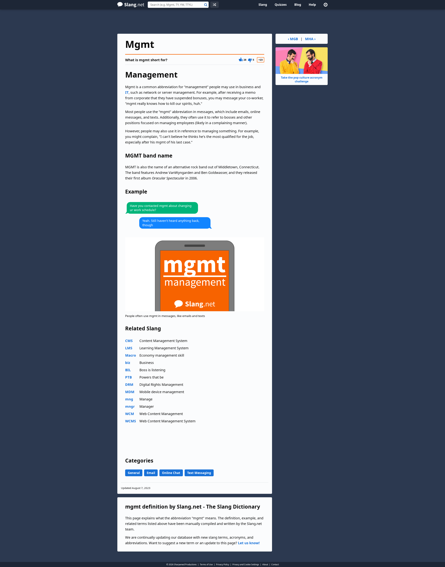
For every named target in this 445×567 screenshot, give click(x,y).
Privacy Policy (222, 564)
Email (151, 473)
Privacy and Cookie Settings (245, 564)
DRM (129, 384)
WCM (129, 413)
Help (312, 4)
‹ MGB (293, 39)
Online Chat (171, 473)
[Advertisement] (222, 21)
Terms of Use (206, 564)
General (134, 473)
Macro (130, 355)
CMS (129, 340)
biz (127, 362)
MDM (129, 391)
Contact (275, 564)
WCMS (130, 421)
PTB (128, 377)
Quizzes (281, 4)
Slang (262, 4)
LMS (128, 348)
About (265, 564)
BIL (128, 370)
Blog (297, 4)
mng (129, 399)
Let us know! (249, 543)
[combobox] (178, 5)
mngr (130, 406)
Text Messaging (199, 473)
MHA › (310, 39)
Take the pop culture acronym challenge (301, 79)
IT (127, 92)
